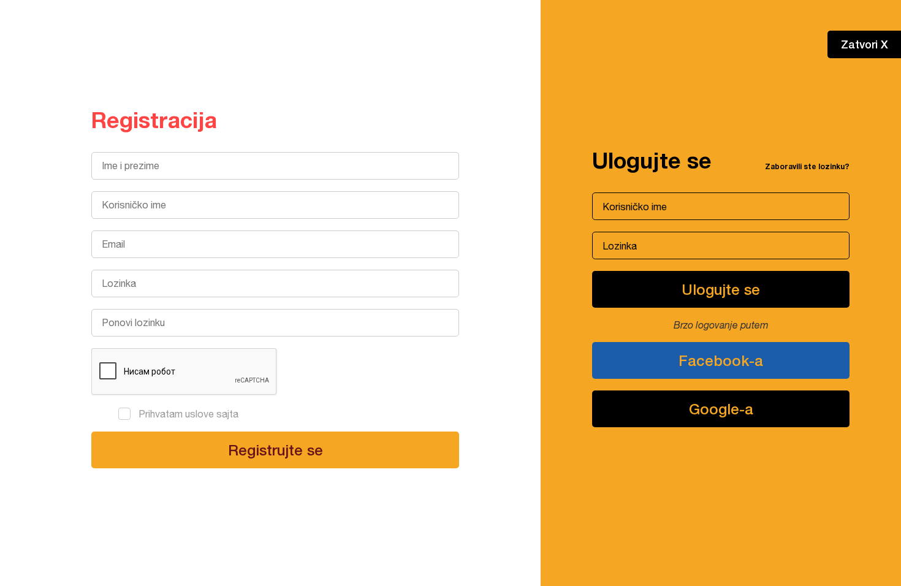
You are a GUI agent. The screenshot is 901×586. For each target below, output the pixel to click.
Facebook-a (721, 360)
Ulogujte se (721, 289)
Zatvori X (864, 44)
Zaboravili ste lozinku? (807, 166)
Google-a (721, 408)
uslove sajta (211, 413)
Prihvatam (188, 413)
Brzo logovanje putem (721, 324)
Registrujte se (275, 450)
